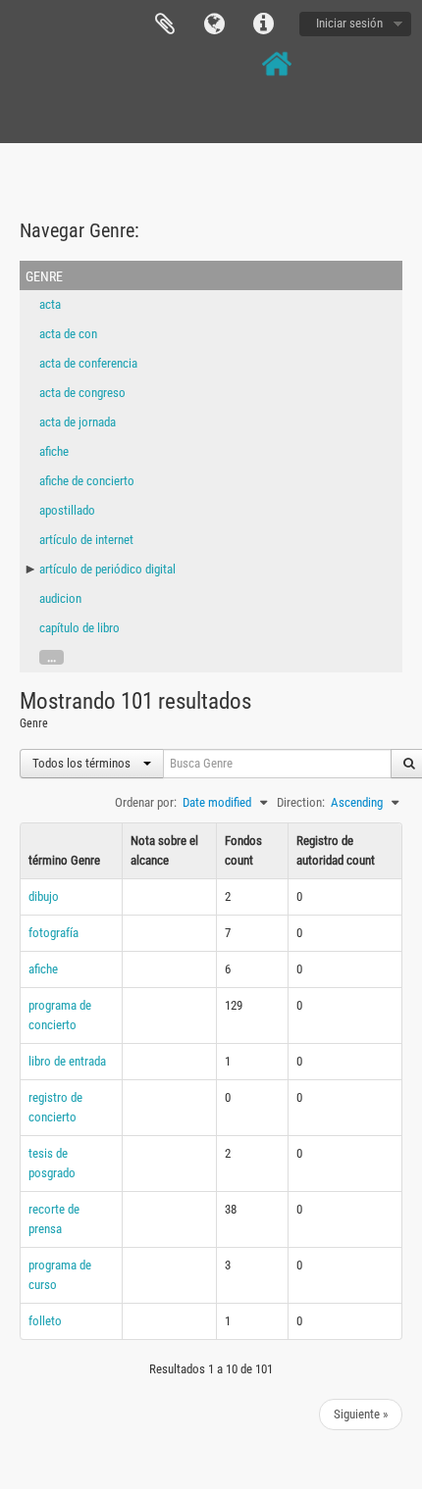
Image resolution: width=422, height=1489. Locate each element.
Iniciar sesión (349, 23)
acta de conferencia (88, 363)
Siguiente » (361, 1414)
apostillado (67, 510)
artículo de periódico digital (107, 569)
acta (50, 304)
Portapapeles (164, 24)
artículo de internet (86, 539)
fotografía (53, 932)
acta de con (68, 333)
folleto (45, 1321)
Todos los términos (82, 763)
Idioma (213, 24)
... (51, 657)
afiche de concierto (86, 480)
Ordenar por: (146, 802)
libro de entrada (67, 1061)
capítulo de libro (79, 627)
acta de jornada (77, 422)
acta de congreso (82, 392)
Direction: (301, 802)
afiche (54, 451)
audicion (60, 598)
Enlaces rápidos (263, 24)
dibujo (43, 896)
